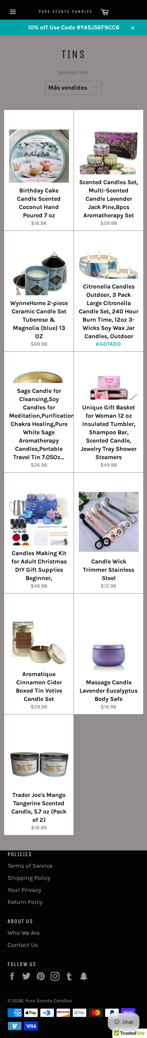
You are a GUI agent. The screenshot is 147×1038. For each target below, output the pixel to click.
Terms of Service (30, 865)
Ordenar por (73, 72)
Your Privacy (24, 889)
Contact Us (23, 944)
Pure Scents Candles (56, 11)
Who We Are (24, 932)
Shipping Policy (29, 877)
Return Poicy (25, 901)
